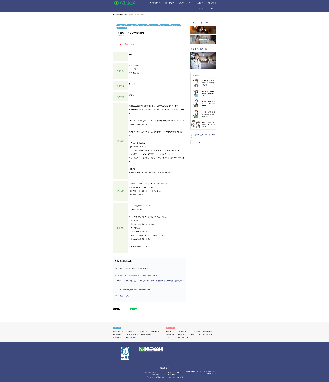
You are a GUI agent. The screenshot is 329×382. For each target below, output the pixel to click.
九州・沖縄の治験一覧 (145, 334)
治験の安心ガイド (184, 3)
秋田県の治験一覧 (142, 25)
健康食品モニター (195, 334)
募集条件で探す (169, 3)
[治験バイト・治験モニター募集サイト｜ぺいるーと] (125, 3)
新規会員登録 (212, 3)
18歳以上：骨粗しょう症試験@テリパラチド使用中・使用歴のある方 (137, 275)
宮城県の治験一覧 (175, 25)
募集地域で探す (155, 3)
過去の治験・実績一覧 (132, 337)
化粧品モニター (207, 334)
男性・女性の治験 (183, 337)
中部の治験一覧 (155, 331)
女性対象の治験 (170, 334)
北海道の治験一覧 (118, 331)
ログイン (213, 8)
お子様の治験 (181, 334)
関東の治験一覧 (142, 331)
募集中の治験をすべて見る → (123, 296)
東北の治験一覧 (121, 25)
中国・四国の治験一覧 (132, 334)
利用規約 (179, 372)
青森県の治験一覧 (131, 25)
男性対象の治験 (207, 331)
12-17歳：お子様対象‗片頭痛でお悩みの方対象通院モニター (134, 289)
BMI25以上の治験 (195, 331)
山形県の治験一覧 (153, 25)
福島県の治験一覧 (122, 27)
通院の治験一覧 (170, 331)
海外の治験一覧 (117, 337)
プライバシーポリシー (169, 372)
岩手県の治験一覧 (164, 25)
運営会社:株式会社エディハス (153, 372)
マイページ (202, 8)
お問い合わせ (155, 374)
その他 (167, 337)
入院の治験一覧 (182, 331)
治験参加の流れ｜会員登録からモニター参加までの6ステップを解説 (164, 377)
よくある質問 (199, 3)
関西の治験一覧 (117, 334)
